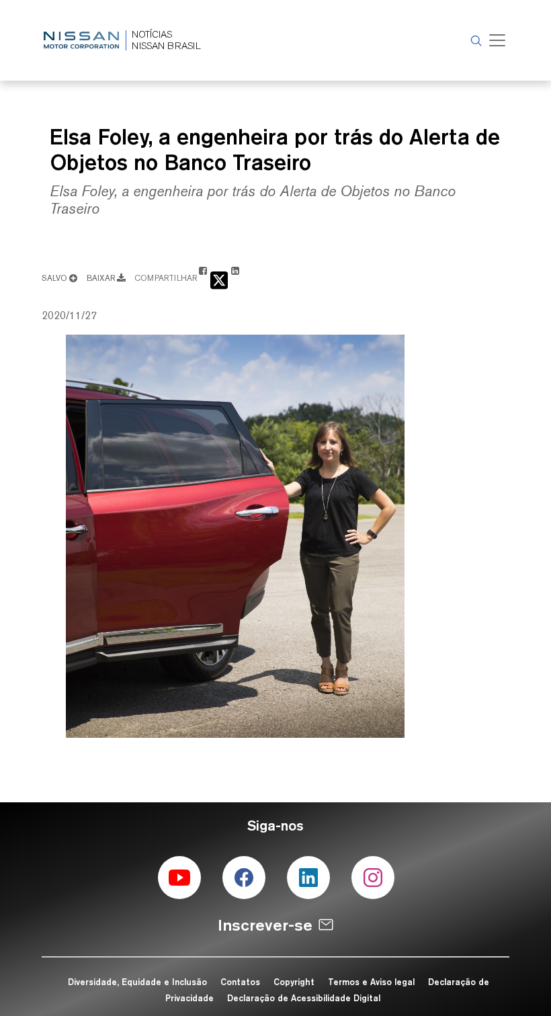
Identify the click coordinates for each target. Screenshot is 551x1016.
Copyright (293, 981)
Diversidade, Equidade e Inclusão (137, 981)
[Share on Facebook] (203, 277)
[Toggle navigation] (497, 40)
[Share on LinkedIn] (235, 277)
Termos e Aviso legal (371, 981)
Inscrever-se (265, 925)
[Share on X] (219, 279)
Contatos (240, 981)
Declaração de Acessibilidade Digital (303, 997)
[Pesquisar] (474, 40)
